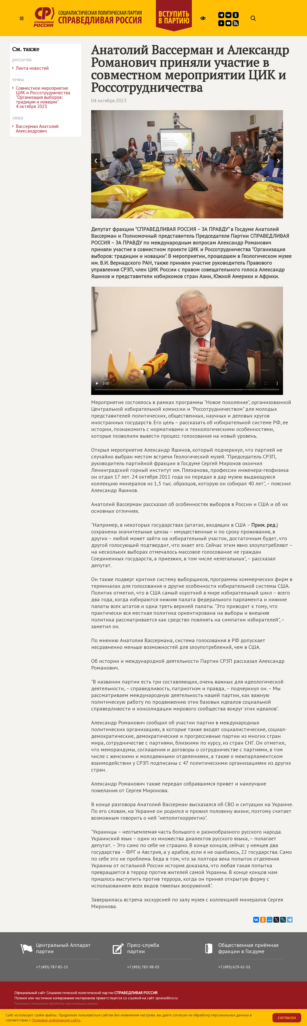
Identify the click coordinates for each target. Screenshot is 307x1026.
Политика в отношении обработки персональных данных (56, 1003)
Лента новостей (32, 68)
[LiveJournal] (283, 920)
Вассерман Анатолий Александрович (37, 128)
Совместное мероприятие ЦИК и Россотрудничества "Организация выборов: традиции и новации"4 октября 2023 (43, 97)
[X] (276, 920)
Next (278, 160)
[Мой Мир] (269, 920)
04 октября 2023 (108, 100)
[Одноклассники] (263, 920)
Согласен (287, 1017)
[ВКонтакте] (256, 920)
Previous (95, 160)
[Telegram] (290, 920)
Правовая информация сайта (56, 1020)
